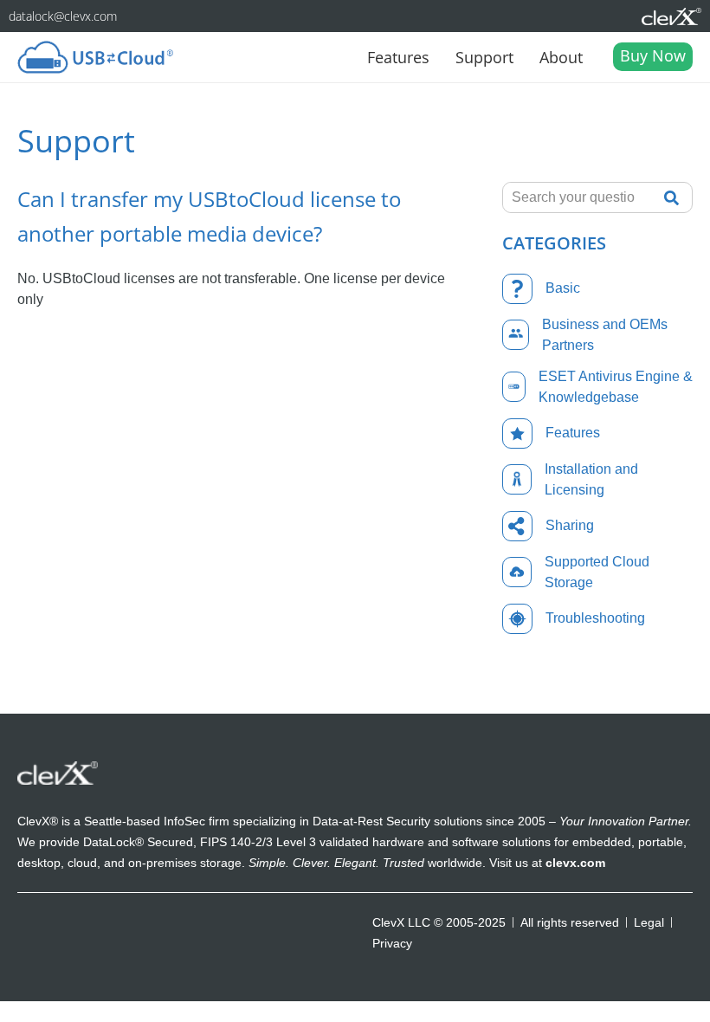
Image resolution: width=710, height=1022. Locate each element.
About (561, 57)
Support (484, 57)
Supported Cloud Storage (597, 572)
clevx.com (575, 863)
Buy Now (653, 55)
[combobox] (578, 197)
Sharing (569, 525)
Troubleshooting (595, 618)
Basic (562, 288)
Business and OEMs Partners (605, 335)
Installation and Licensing (591, 479)
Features (398, 57)
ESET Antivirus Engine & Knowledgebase (616, 386)
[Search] (676, 197)
